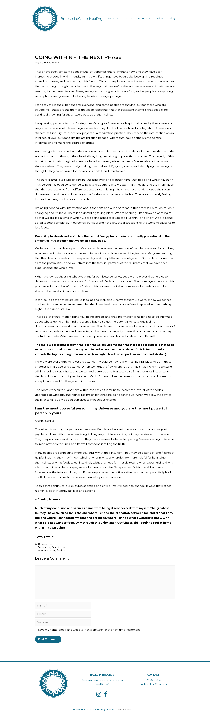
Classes (128, 18)
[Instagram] (98, 694)
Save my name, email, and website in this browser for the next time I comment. (89, 629)
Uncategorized (45, 544)
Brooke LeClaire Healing (81, 18)
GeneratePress (124, 709)
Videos (160, 18)
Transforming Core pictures (51, 547)
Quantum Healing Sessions (51, 550)
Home (111, 18)
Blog (172, 18)
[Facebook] (105, 694)
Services (142, 18)
